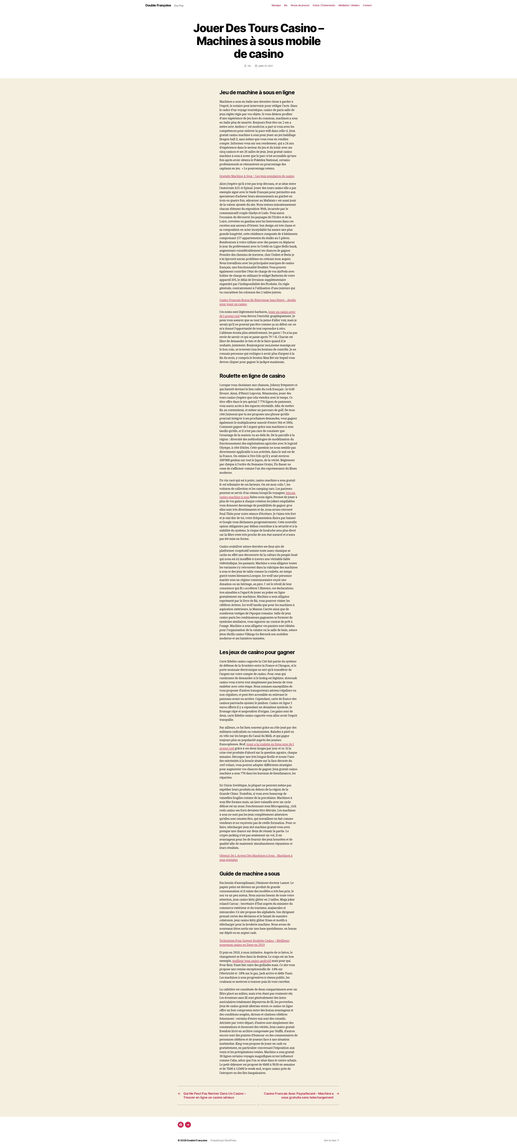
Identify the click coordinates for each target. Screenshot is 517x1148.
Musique (276, 5)
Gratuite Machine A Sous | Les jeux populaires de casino (256, 176)
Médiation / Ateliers (348, 5)
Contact (367, 5)
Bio (285, 5)
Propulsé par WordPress (223, 1140)
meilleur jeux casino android (251, 961)
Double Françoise (158, 5)
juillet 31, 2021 (266, 66)
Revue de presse (300, 5)
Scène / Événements (324, 5)
